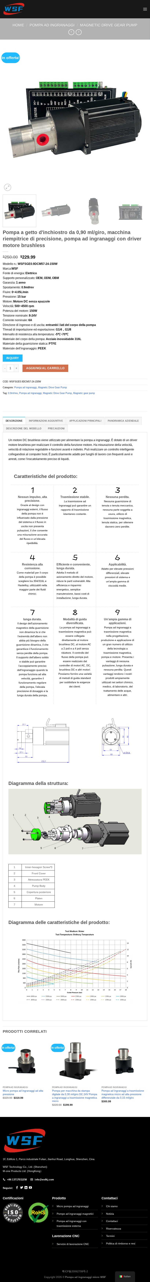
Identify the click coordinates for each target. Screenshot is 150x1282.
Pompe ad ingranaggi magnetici (75, 1213)
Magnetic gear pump (84, 393)
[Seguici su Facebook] (17, 1187)
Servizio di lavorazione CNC (73, 1244)
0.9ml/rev (13, 393)
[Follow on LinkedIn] (26, 1187)
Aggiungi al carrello (45, 368)
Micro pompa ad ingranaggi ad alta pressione (23, 1092)
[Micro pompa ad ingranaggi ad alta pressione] (25, 1061)
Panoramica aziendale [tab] (123, 420)
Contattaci (112, 1221)
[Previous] (10, 119)
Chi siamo (112, 1206)
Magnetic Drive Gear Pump (108, 25)
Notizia (110, 1213)
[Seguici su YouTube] (30, 1187)
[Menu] (145, 9)
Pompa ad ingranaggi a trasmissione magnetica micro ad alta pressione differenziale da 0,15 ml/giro (123, 1094)
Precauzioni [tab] (56, 428)
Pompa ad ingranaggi (52, 25)
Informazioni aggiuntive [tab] (46, 420)
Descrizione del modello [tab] (24, 428)
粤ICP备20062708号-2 (75, 1271)
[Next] (139, 119)
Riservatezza (113, 1228)
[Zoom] (7, 187)
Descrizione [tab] (14, 420)
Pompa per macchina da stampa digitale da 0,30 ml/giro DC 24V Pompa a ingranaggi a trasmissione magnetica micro (74, 1095)
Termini (110, 1235)
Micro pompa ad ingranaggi (73, 1206)
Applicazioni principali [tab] (85, 420)
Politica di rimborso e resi (120, 1243)
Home (18, 25)
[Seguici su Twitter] (21, 1187)
